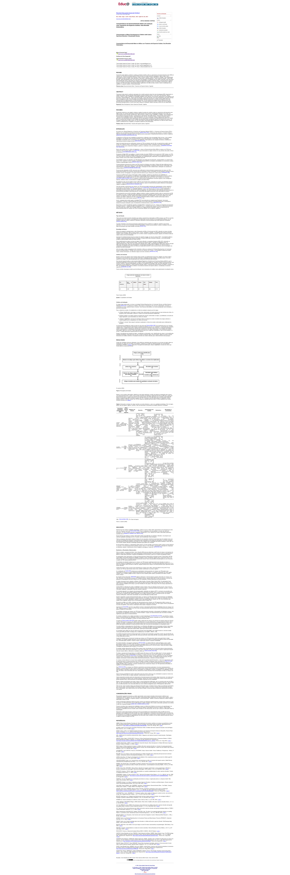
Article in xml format (163, 24)
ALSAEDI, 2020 (134, 703)
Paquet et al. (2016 (122, 666)
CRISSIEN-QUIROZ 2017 (143, 703)
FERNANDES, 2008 (165, 172)
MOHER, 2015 (123, 305)
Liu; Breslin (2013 (146, 187)
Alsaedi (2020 (133, 576)
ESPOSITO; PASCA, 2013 (137, 161)
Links (161, 725)
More (160, 36)
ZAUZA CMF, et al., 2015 (125, 266)
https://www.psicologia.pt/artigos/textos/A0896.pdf (127, 848)
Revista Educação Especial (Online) (128, 13)
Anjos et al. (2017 (142, 642)
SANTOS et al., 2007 (157, 202)
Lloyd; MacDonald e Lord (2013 (156, 187)
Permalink (161, 40)
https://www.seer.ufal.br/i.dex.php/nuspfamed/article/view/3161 (130, 733)
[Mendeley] (158, 36)
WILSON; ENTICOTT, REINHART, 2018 (134, 183)
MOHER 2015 (153, 251)
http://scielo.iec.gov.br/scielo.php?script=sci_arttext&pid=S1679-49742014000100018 (135, 791)
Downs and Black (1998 (151, 325)
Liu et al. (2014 (125, 606)
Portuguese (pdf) (162, 22)
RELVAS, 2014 (121, 146)
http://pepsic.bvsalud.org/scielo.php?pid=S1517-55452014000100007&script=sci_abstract (135, 740)
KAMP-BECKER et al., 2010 (140, 140)
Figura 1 (130, 344)
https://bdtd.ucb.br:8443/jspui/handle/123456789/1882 (135, 725)
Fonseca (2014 (133, 655)
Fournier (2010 (128, 570)
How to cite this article (163, 26)
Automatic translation (163, 30)
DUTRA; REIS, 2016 (158, 546)
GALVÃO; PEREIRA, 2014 (121, 221)
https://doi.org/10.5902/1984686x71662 (123, 18)
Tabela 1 (129, 400)
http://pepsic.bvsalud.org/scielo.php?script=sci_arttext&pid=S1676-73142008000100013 (149, 775)
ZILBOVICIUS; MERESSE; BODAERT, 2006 (132, 167)
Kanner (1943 (136, 150)
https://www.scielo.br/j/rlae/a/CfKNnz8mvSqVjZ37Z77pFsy (145, 835)
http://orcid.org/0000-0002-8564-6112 (126, 60)
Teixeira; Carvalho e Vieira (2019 (128, 620)
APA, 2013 (132, 187)
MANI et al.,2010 (140, 533)
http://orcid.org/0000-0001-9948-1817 (126, 54)
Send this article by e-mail (164, 32)
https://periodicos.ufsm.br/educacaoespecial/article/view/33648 (137, 841)
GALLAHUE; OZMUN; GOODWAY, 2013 (124, 178)
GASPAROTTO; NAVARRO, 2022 (130, 533)
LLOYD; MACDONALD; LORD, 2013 (129, 151)
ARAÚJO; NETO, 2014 (144, 132)
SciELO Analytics (162, 18)
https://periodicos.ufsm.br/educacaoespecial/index (145, 873)
